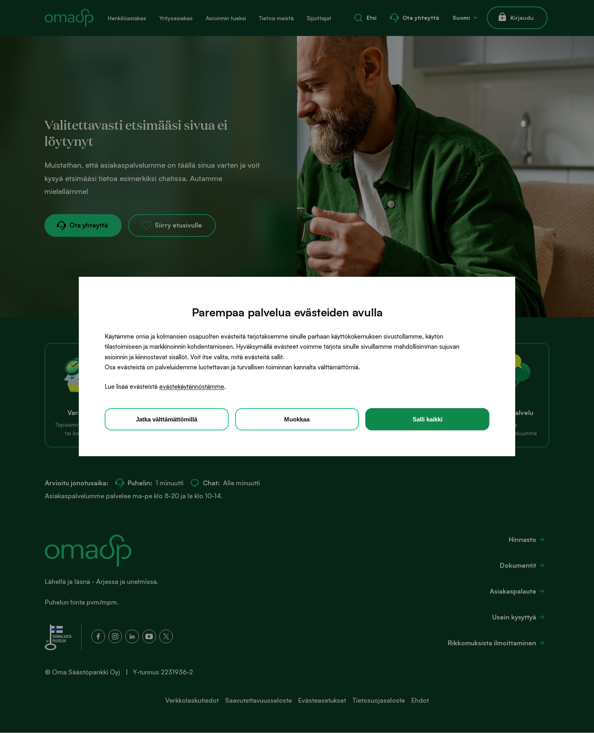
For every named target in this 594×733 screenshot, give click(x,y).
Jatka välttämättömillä (166, 419)
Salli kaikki (427, 419)
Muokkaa (297, 419)
